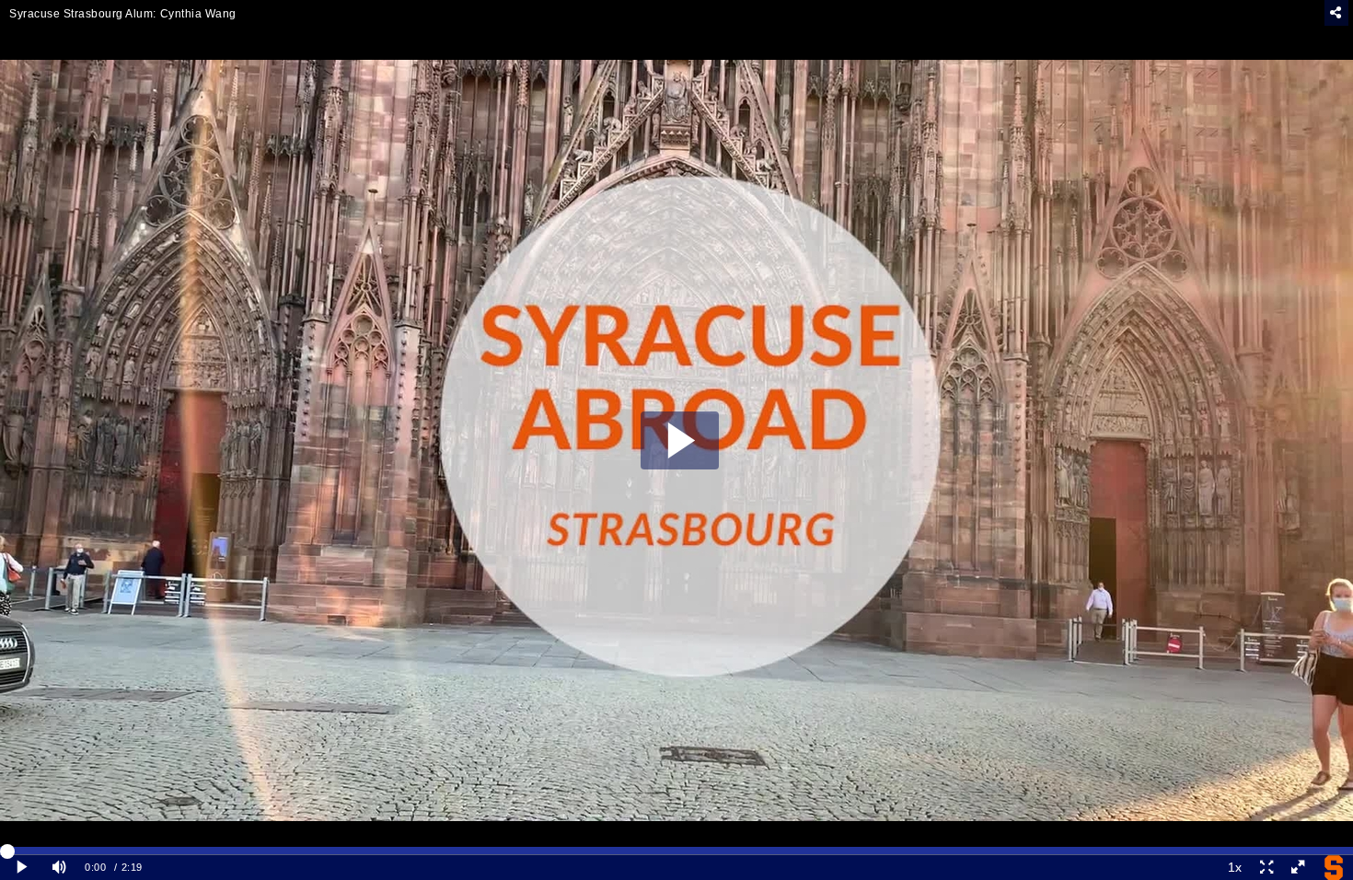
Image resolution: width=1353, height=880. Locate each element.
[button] (680, 440)
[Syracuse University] (1333, 867)
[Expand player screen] (1265, 867)
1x (1235, 867)
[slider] (676, 850)
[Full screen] (1297, 867)
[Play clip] (21, 867)
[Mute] (59, 867)
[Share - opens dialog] (1336, 13)
